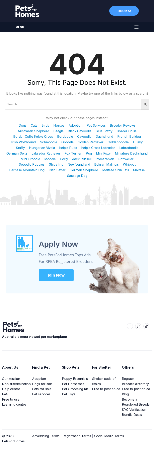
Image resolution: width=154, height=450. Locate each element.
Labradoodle (128, 148)
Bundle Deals (132, 415)
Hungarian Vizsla (42, 148)
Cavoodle (84, 136)
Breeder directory (135, 384)
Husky (138, 142)
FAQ (5, 394)
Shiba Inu (56, 164)
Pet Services (96, 125)
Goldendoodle (118, 142)
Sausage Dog (77, 176)
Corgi (64, 159)
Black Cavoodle (79, 131)
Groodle (67, 142)
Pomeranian (105, 159)
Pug (89, 153)
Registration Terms (77, 436)
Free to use (10, 399)
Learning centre (14, 404)
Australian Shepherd (33, 131)
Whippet (129, 164)
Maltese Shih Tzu (115, 170)
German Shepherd (84, 170)
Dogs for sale (42, 384)
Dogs (22, 125)
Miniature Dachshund (131, 153)
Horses (58, 125)
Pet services (41, 394)
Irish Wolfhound (23, 142)
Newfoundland (79, 164)
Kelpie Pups (68, 148)
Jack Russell (81, 159)
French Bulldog (129, 136)
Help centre (11, 389)
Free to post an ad (106, 389)
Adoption (75, 125)
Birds (45, 125)
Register (128, 379)
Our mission (11, 379)
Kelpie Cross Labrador (98, 148)
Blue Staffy (104, 131)
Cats (34, 125)
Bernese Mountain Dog (27, 170)
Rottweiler (126, 159)
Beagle (58, 131)
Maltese (139, 170)
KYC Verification (134, 410)
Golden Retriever (90, 142)
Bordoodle (65, 136)
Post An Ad (124, 10)
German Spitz (16, 153)
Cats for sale (41, 389)
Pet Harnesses (73, 384)
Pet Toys (68, 394)
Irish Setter (57, 170)
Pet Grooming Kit (75, 389)
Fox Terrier (73, 153)
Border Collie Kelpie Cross (33, 136)
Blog (125, 394)
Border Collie (127, 131)
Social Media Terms (109, 436)
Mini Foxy (103, 153)
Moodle (50, 159)
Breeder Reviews (123, 125)
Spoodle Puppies (32, 164)
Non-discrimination (16, 384)
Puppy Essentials (75, 379)
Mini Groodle (30, 159)
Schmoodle (48, 142)
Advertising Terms (46, 436)
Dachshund (104, 136)
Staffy (20, 148)
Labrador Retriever (45, 153)
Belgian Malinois (106, 164)
